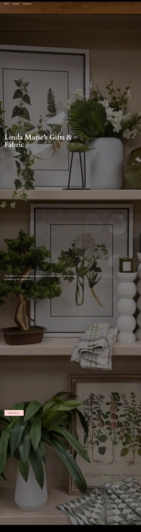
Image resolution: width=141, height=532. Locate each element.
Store (6, 4)
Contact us (27, 4)
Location (16, 4)
